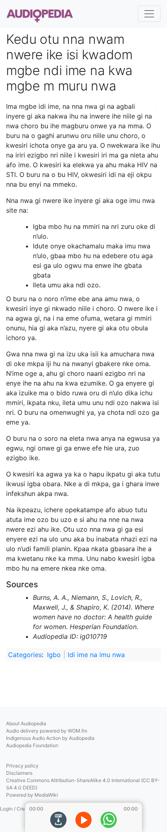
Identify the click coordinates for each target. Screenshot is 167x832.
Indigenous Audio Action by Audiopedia (50, 738)
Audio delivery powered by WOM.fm (46, 731)
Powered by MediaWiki (32, 795)
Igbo (54, 655)
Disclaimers (19, 773)
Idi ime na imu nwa (96, 655)
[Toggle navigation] (149, 14)
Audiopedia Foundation (32, 745)
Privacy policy (22, 766)
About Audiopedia (26, 723)
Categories (25, 655)
